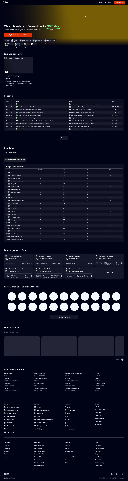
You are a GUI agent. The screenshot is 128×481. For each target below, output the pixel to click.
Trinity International (40, 379)
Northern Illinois (26, 40)
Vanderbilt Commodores (17, 208)
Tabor (97, 374)
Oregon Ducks (14, 184)
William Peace (39, 384)
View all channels (64, 317)
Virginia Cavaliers (15, 222)
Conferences (12, 152)
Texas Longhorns (15, 206)
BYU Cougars (14, 203)
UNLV (6, 388)
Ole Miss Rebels (15, 186)
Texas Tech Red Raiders (17, 181)
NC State (68, 379)
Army (27, 44)
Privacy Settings (99, 462)
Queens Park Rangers (72, 388)
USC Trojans (14, 214)
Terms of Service (103, 478)
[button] (117, 359)
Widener (19, 44)
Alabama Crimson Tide (16, 195)
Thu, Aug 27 (9, 106)
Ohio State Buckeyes (16, 175)
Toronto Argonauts (40, 388)
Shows (12, 332)
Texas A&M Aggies (15, 189)
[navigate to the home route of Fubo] (5, 2)
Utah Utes (13, 211)
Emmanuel (7, 384)
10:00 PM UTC (115, 106)
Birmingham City (39, 374)
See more (64, 138)
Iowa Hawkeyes (15, 233)
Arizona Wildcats (15, 217)
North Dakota (38, 40)
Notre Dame (8, 374)
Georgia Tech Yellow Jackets (18, 231)
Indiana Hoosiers (15, 172)
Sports (6, 332)
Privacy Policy (113, 478)
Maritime (68, 384)
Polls (5, 152)
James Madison (51, 40)
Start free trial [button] (120, 2)
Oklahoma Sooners (16, 192)
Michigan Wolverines (16, 220)
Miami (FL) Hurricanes (16, 197)
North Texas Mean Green (17, 239)
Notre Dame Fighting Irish (17, 200)
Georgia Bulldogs (15, 178)
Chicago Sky (99, 388)
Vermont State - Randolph (73, 374)
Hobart (6, 379)
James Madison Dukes (16, 236)
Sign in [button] (110, 2)
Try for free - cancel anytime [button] (18, 35)
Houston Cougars (15, 228)
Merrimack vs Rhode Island (14, 77)
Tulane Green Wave (16, 225)
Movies (18, 332)
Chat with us (98, 465)
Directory (121, 478)
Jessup (97, 379)
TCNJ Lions (10, 44)
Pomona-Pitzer (100, 384)
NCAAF (15, 40)
